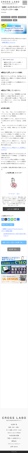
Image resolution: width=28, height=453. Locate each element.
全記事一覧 (14, 424)
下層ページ (14, 438)
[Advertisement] (14, 344)
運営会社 (14, 441)
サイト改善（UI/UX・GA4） (14, 430)
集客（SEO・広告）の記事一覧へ (13, 242)
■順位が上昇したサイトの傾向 (12, 62)
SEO (15, 20)
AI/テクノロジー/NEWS (14, 432)
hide (12, 59)
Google (14, 17)
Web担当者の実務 (14, 435)
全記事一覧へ (13, 249)
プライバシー (14, 443)
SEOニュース (5, 17)
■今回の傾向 (7, 66)
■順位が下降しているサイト (12, 64)
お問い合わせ (14, 446)
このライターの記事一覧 (13, 209)
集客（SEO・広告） (7, 224)
